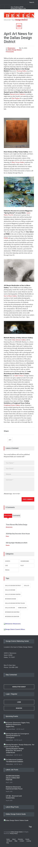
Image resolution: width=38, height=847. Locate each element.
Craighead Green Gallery (12, 405)
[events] (2, 2)
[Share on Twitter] (28, 431)
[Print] (32, 431)
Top (30, 827)
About (14, 839)
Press (7, 536)
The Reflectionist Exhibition (14, 761)
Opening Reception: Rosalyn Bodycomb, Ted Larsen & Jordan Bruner (15, 750)
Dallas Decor (10, 607)
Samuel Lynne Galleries (18, 94)
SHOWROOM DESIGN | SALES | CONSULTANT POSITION (13, 778)
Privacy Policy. (14, 833)
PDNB (6, 238)
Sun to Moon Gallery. (10, 296)
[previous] (2, 7)
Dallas (26, 585)
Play (22, 565)
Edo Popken (16, 98)
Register (19, 708)
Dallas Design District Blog (15, 603)
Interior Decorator (12, 616)
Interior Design (10, 599)
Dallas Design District (14, 50)
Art (10, 440)
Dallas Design (10, 590)
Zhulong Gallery (22, 71)
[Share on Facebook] (25, 431)
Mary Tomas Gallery (18, 162)
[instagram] (12, 2)
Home (8, 839)
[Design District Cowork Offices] (19, 629)
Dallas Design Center (12, 594)
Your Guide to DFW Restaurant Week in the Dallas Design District (18, 8)
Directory (20, 839)
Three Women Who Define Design (16, 524)
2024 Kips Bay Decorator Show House (18, 533)
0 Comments (10, 51)
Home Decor (22, 607)
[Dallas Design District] (19, 18)
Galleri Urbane (19, 375)
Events (8, 545)
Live (6, 565)
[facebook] (5, 2)
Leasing (28, 841)
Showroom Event (10, 729)
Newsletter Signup (19, 687)
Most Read (8, 515)
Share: (6, 431)
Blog (16, 841)
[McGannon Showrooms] (19, 624)
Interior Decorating (12, 612)
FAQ (7, 843)
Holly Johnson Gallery (19, 340)
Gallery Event (9, 740)
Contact (22, 841)
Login (19, 702)
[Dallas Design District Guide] (16, 820)
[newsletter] (16, 2)
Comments (16, 515)
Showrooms (11, 48)
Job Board (9, 841)
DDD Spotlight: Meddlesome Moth (16, 543)
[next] (6, 7)
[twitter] (9, 2)
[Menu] (19, 26)
